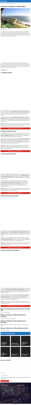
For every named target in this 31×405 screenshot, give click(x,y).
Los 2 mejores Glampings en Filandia (8, 394)
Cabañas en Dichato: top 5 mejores (25, 355)
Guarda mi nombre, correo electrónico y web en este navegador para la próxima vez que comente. (15, 378)
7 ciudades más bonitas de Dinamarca (8, 390)
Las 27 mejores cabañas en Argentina (23, 387)
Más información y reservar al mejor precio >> (15, 128)
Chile (11, 29)
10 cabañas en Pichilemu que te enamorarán (4, 343)
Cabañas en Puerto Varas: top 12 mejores (15, 344)
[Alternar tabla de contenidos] (6, 70)
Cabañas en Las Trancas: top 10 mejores (24, 343)
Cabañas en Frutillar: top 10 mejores (15, 355)
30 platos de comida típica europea (23, 390)
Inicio (1, 3)
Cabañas (4, 3)
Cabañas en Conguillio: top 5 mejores (4, 354)
